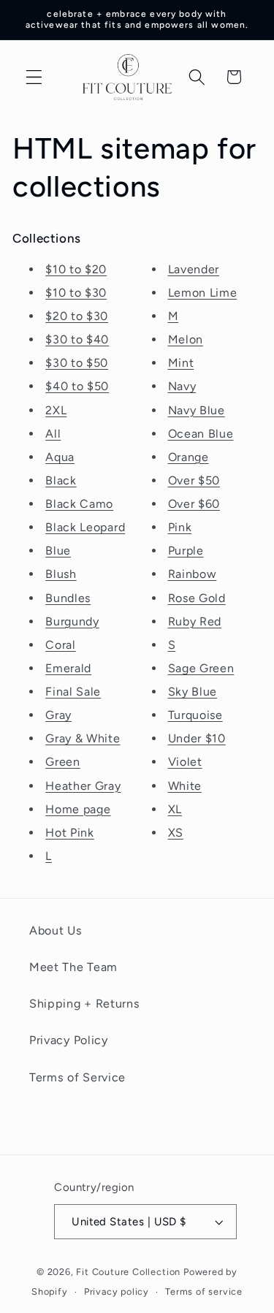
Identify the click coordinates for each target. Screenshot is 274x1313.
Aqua (60, 457)
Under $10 (197, 738)
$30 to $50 (76, 363)
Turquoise (195, 715)
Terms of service (204, 1291)
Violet (185, 762)
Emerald (68, 668)
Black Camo (79, 504)
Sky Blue (193, 692)
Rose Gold (197, 598)
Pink (180, 527)
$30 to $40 (77, 339)
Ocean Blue (201, 434)
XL (175, 809)
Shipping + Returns (84, 1004)
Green (62, 762)
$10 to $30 (76, 293)
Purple (186, 550)
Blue (58, 550)
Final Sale (73, 692)
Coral (60, 645)
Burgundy (72, 621)
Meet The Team (73, 967)
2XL (55, 410)
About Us (56, 930)
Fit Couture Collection (128, 1271)
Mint (181, 363)
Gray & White (82, 738)
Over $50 (194, 480)
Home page (77, 809)
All (53, 434)
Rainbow (192, 574)
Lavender (194, 269)
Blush (60, 574)
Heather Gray (83, 786)
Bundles (68, 598)
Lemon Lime (202, 293)
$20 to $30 (76, 316)
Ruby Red (195, 621)
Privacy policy (116, 1291)
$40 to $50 (77, 386)
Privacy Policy (68, 1040)
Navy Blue (196, 410)
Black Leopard (85, 527)
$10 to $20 (76, 269)
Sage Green (201, 668)
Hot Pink (69, 833)
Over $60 (194, 504)
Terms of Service (77, 1077)
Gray (58, 715)
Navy (182, 386)
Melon (185, 339)
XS (175, 833)
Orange (188, 457)
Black (60, 480)
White (185, 786)
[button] (34, 77)
